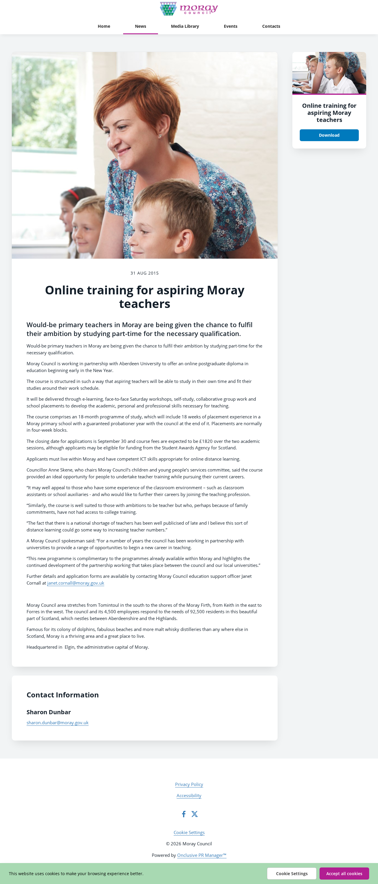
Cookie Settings (189, 832)
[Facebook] (183, 814)
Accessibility (189, 795)
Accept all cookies (344, 873)
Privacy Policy (189, 784)
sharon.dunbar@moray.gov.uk (58, 722)
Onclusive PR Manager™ (202, 855)
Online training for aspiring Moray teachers (329, 113)
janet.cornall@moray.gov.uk (75, 583)
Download (329, 135)
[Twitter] (194, 814)
